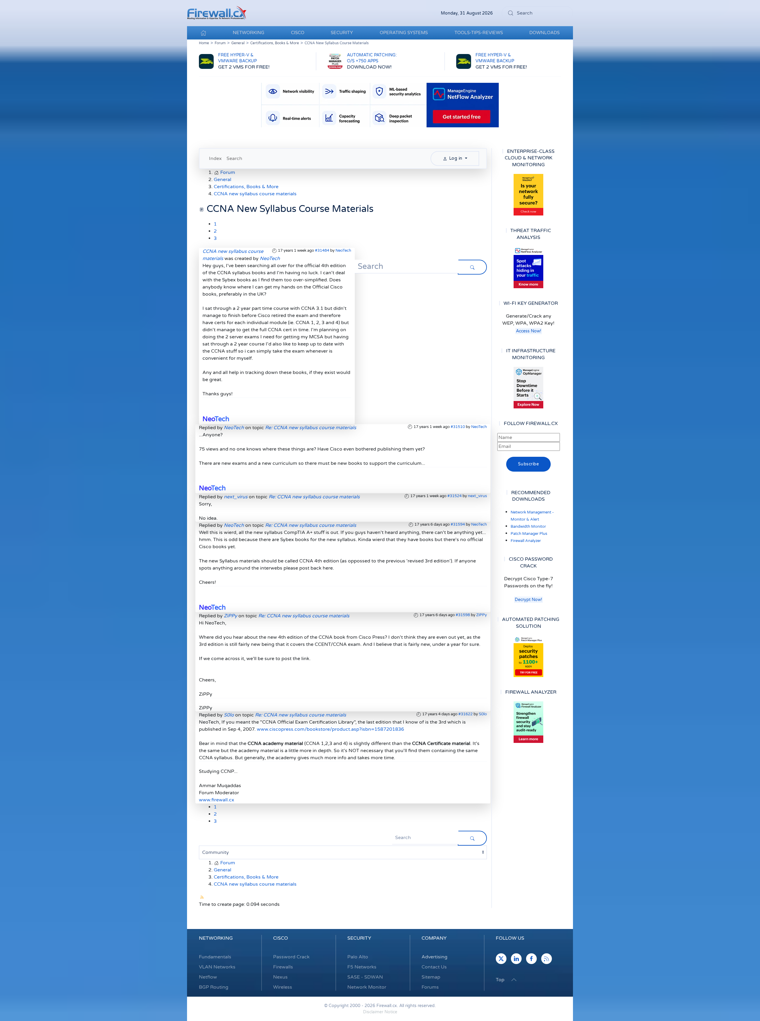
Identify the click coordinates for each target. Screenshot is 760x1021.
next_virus (477, 496)
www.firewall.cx (216, 800)
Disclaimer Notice (380, 1011)
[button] (514, 980)
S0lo (483, 714)
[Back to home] (216, 13)
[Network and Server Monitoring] (528, 387)
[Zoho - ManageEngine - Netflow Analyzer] (380, 105)
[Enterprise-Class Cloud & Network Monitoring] (528, 194)
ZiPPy (481, 615)
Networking (216, 938)
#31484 (322, 250)
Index (215, 158)
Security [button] (342, 32)
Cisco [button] (297, 32)
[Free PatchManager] (528, 656)
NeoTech (343, 250)
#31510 (458, 426)
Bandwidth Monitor (528, 526)
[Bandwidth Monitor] (528, 267)
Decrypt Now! (528, 599)
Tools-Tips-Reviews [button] (479, 32)
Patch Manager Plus (529, 533)
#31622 (465, 714)
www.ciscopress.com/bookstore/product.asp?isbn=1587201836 (330, 729)
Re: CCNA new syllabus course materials (310, 428)
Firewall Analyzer (526, 540)
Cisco (280, 938)
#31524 (454, 496)
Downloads (544, 32)
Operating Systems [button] (404, 32)
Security (359, 938)
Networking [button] (248, 32)
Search (234, 158)
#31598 (463, 615)
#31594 (458, 524)
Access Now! (528, 331)
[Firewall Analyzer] (528, 722)
